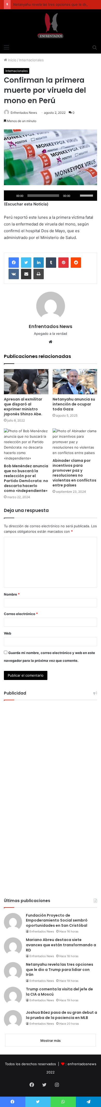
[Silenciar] (75, 195)
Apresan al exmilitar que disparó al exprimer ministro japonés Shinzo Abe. (23, 407)
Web (7, 633)
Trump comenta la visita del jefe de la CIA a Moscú (59, 991)
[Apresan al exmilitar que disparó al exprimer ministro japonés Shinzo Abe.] (26, 381)
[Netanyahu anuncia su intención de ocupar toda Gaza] (75, 381)
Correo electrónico (21, 614)
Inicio (11, 60)
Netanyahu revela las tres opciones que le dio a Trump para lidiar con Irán (59, 969)
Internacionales (31, 60)
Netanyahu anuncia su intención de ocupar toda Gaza (74, 404)
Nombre (12, 594)
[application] (50, 195)
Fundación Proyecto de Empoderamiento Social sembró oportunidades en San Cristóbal (57, 920)
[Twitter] (26, 262)
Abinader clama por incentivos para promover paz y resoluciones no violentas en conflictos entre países (74, 473)
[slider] (87, 195)
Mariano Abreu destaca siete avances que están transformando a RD (61, 944)
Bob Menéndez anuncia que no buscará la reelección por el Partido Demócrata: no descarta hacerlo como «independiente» (26, 478)
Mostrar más (50, 1040)
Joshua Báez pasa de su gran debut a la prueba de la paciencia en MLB (61, 1015)
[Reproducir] (10, 195)
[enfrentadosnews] (50, 25)
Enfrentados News (24, 113)
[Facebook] (14, 262)
